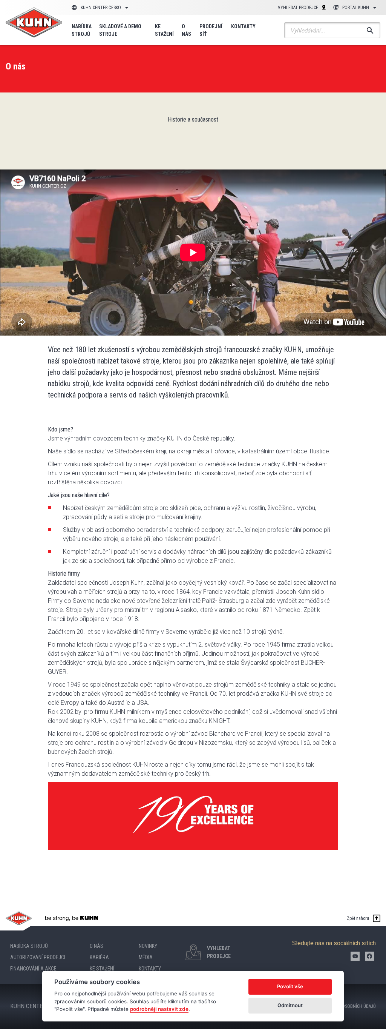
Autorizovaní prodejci (37, 957)
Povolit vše (290, 986)
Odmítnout (290, 1005)
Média (146, 957)
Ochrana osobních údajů (349, 1006)
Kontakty (243, 26)
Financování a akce (33, 969)
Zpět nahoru (358, 918)
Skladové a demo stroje (120, 30)
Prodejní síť (210, 30)
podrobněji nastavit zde (159, 1009)
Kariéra (99, 957)
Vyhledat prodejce (298, 7)
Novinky (148, 946)
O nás (186, 30)
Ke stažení (164, 30)
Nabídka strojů (82, 30)
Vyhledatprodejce (219, 952)
